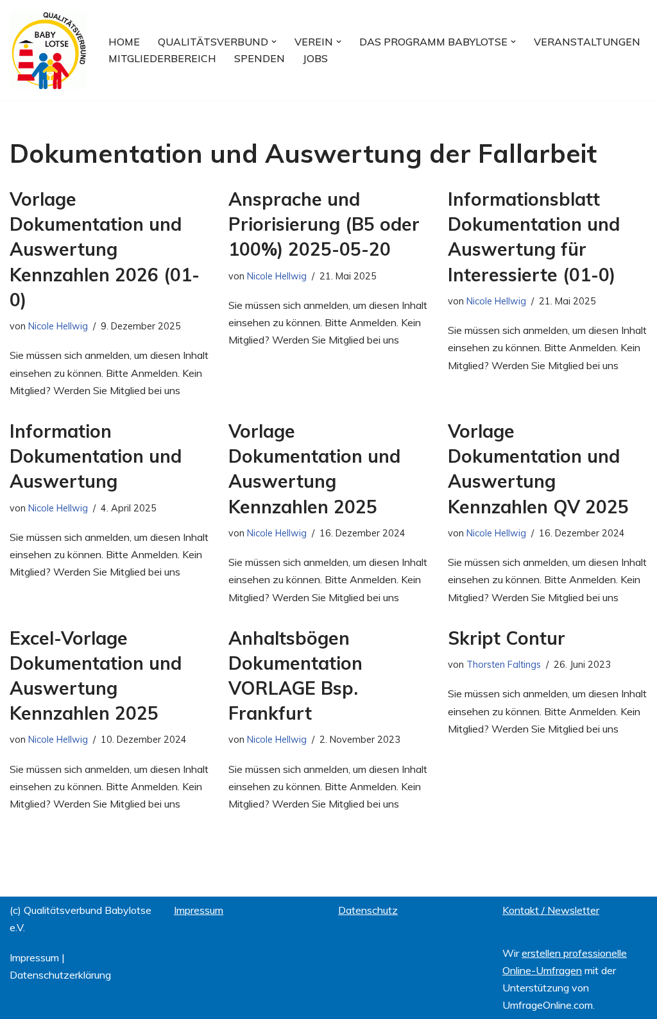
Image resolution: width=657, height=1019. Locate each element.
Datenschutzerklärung (60, 974)
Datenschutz (368, 910)
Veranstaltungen (587, 41)
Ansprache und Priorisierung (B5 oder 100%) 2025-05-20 (324, 224)
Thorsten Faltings (503, 664)
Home (124, 41)
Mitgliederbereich (162, 58)
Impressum (34, 957)
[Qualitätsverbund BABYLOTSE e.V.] (48, 50)
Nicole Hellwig (58, 326)
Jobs (315, 58)
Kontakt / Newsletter (550, 910)
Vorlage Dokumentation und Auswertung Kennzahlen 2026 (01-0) (105, 249)
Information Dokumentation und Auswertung (96, 456)
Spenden (259, 58)
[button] (274, 41)
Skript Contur (506, 638)
